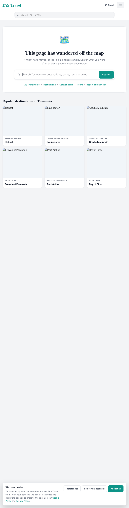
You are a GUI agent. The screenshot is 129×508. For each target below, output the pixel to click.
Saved (109, 4)
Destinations (49, 84)
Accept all (116, 488)
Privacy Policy (22, 501)
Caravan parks (66, 84)
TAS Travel (11, 5)
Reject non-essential (94, 488)
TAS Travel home (31, 84)
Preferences (72, 488)
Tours (80, 84)
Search (106, 74)
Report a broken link (96, 84)
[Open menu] (120, 5)
